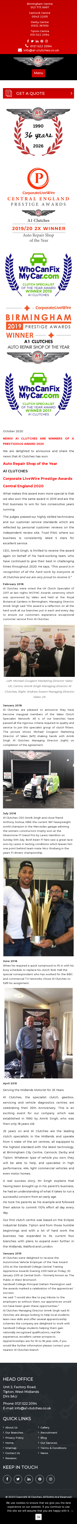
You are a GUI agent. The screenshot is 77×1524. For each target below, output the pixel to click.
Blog (43, 1437)
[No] (72, 1511)
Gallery (44, 1427)
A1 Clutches (35, 1496)
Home (9, 1442)
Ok (38, 1516)
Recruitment (48, 1432)
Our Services (48, 1442)
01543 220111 (40, 16)
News (44, 1453)
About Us (11, 1427)
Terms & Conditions (53, 1447)
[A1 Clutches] (38, 61)
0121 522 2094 (39, 34)
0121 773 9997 (40, 7)
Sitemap (11, 1447)
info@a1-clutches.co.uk (41, 50)
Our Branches (14, 1432)
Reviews (11, 1458)
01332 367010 (40, 25)
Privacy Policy (14, 1437)
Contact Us (12, 1453)
